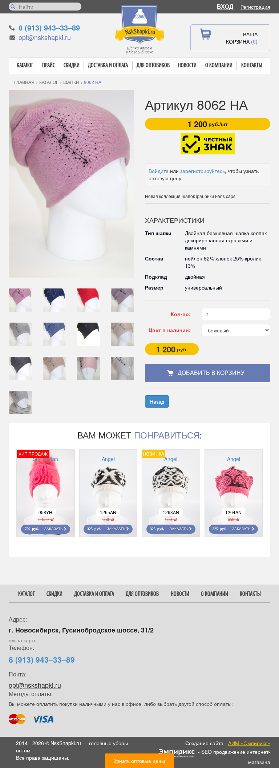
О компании (218, 65)
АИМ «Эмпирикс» (249, 743)
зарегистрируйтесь (202, 170)
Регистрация (255, 6)
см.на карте (23, 640)
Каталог (25, 65)
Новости (187, 65)
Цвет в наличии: (170, 330)
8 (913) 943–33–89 (49, 27)
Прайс (48, 65)
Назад (157, 401)
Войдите (159, 170)
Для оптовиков (153, 65)
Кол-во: (181, 314)
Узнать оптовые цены (139, 760)
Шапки (71, 82)
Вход (225, 6)
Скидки (72, 65)
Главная (24, 82)
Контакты (251, 65)
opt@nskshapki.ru (45, 37)
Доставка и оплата (108, 65)
